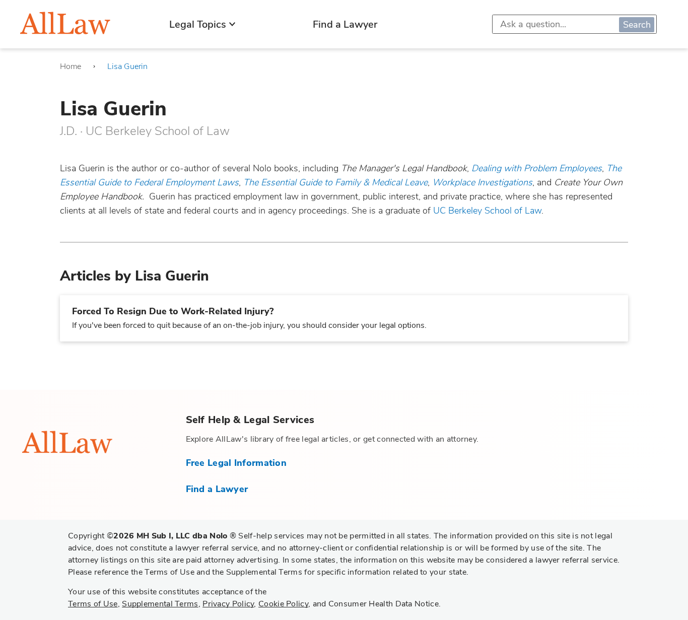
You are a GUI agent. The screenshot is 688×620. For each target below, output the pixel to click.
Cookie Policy (283, 603)
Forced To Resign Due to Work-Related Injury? (172, 311)
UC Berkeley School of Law (487, 210)
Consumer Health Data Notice (383, 603)
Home (70, 66)
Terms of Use (93, 603)
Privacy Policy (228, 603)
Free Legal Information (236, 463)
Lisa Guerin (127, 66)
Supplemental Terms (160, 603)
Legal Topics (197, 24)
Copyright (152, 535)
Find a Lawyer (345, 24)
